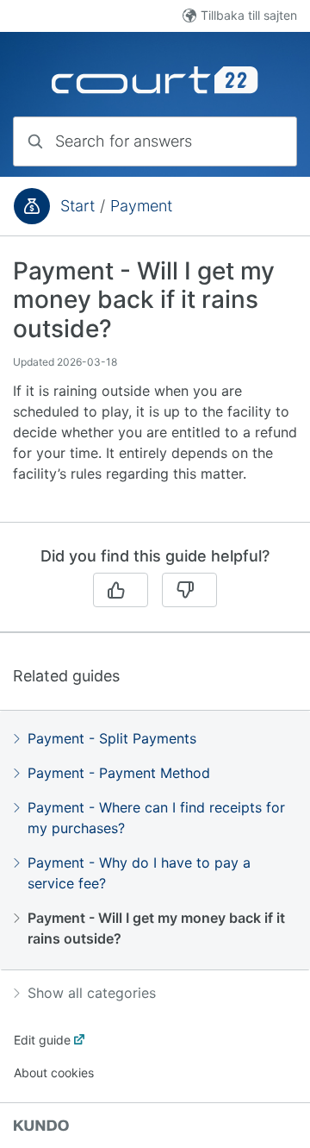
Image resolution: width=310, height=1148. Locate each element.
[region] (155, 389)
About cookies (54, 1072)
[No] (189, 590)
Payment (141, 206)
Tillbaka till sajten (249, 15)
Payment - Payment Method (119, 772)
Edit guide (42, 1039)
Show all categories (92, 992)
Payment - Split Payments (112, 738)
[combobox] (155, 141)
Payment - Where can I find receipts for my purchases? (156, 818)
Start (77, 206)
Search (254, 141)
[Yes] (120, 590)
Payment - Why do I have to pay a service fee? (139, 873)
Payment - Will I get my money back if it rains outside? (156, 928)
